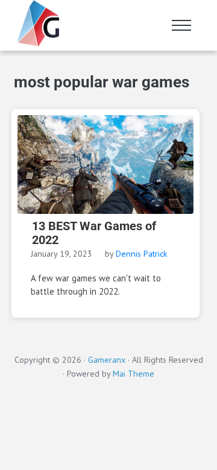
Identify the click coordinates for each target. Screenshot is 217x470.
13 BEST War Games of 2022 (94, 233)
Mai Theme (133, 373)
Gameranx (106, 359)
